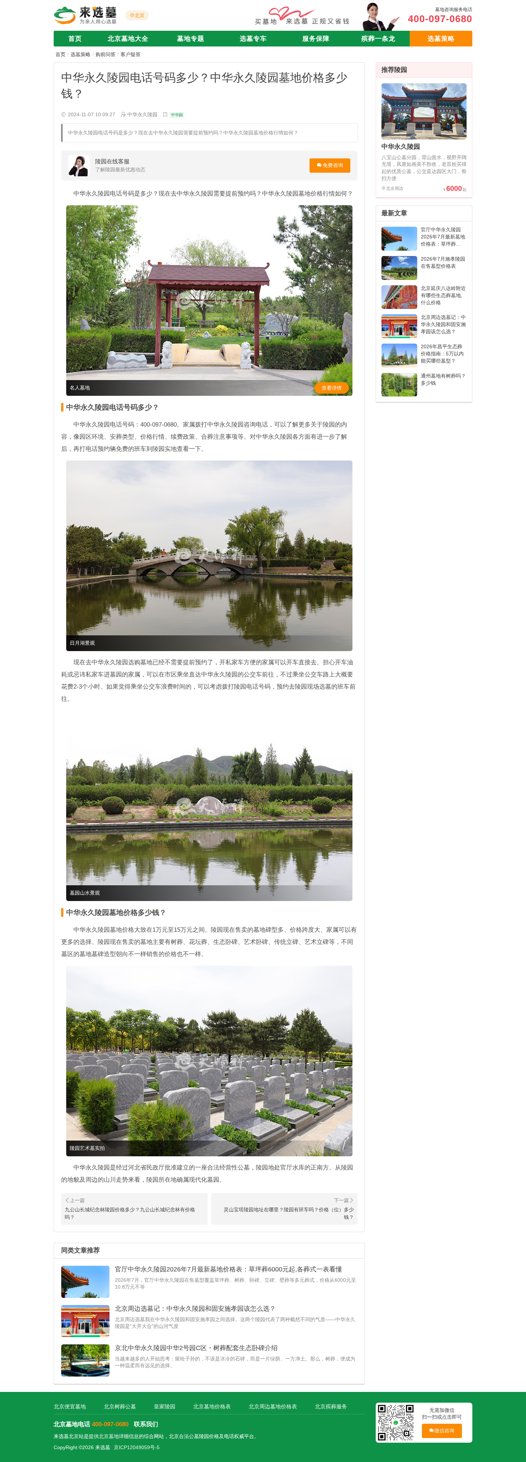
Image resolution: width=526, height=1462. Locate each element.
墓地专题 (190, 38)
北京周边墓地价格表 (273, 1406)
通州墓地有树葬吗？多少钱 (443, 379)
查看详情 (332, 388)
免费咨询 (333, 165)
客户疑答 (131, 54)
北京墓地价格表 (212, 1406)
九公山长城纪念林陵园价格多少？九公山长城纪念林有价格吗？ (130, 1213)
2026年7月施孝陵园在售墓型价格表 (443, 262)
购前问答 (106, 54)
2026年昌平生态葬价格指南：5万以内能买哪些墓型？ (442, 354)
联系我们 (146, 1424)
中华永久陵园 (400, 146)
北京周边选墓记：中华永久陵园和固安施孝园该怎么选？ (195, 1308)
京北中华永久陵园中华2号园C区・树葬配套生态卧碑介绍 (196, 1348)
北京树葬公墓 (120, 1406)
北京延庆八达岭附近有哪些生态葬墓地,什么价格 (443, 295)
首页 (75, 38)
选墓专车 (253, 38)
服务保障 (316, 38)
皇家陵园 (164, 1406)
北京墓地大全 (128, 38)
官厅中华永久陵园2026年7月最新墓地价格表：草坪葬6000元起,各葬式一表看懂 (228, 1269)
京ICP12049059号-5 (137, 1447)
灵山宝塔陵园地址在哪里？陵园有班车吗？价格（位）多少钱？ (289, 1213)
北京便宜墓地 (70, 1406)
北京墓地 (109, 1436)
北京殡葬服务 (331, 1406)
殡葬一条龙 (378, 38)
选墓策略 (441, 38)
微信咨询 (444, 1430)
